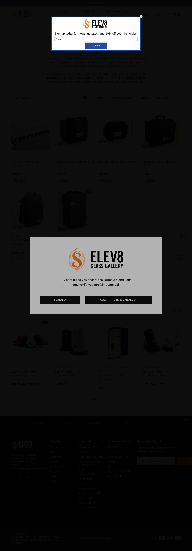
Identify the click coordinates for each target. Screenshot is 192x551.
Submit (96, 45)
